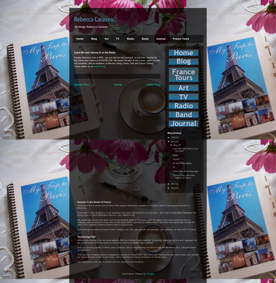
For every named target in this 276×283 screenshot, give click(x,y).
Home (80, 38)
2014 (173, 141)
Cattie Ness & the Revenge (185, 171)
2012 (173, 188)
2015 (173, 137)
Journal (160, 38)
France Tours (181, 38)
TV (117, 38)
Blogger (150, 274)
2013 (173, 184)
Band (145, 38)
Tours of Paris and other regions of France (184, 176)
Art (106, 38)
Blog (94, 38)
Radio (130, 38)
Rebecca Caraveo (94, 19)
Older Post (153, 84)
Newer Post (81, 84)
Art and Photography (182, 163)
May (175, 145)
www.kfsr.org (99, 66)
